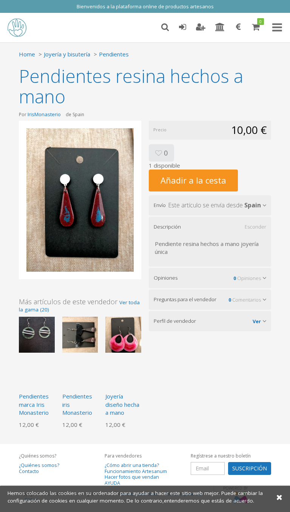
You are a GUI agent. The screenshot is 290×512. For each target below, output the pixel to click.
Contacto (29, 471)
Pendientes (114, 54)
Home (27, 54)
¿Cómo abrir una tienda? (132, 465)
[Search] (165, 27)
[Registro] (200, 27)
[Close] (279, 497)
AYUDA (112, 483)
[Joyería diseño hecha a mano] (123, 334)
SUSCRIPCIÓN (249, 468)
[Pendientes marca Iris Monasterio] (37, 334)
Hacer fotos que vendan (132, 477)
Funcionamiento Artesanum (136, 471)
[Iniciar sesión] (182, 27)
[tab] (210, 205)
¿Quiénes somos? (39, 465)
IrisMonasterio (44, 114)
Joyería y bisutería (67, 54)
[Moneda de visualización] (238, 27)
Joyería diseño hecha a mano (122, 404)
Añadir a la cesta (193, 180)
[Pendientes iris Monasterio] (80, 334)
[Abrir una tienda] (220, 27)
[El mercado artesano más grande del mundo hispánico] (23, 27)
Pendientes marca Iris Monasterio (34, 404)
